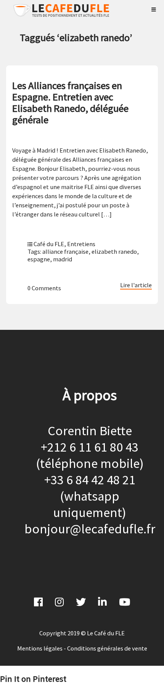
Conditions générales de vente (107, 648)
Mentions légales (40, 648)
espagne (38, 259)
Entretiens (81, 244)
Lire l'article (136, 285)
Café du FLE (49, 244)
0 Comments (44, 288)
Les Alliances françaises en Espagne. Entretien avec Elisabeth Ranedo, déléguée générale (70, 102)
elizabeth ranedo (114, 251)
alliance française (65, 251)
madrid (62, 259)
